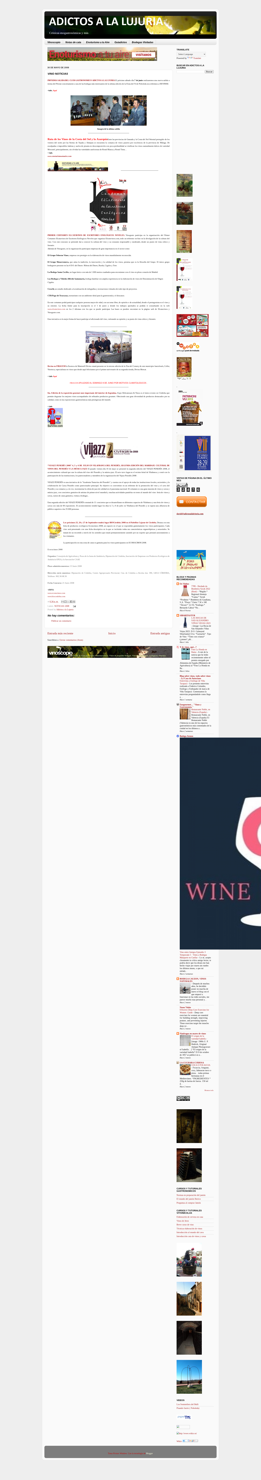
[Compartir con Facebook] (71, 601)
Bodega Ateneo (186, 736)
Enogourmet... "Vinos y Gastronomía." (190, 705)
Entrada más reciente (60, 633)
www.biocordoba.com (56, 596)
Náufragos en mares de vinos (193, 1033)
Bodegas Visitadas (142, 42)
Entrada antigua (160, 633)
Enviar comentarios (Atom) (71, 640)
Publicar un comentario (61, 621)
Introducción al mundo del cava (190, 1232)
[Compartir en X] (68, 601)
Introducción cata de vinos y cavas (191, 1236)
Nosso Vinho (185, 1007)
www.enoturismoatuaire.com (59, 156)
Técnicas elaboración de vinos (189, 1228)
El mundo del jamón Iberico (189, 1199)
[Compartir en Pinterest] (74, 601)
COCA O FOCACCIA (200, 1065)
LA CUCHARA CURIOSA (192, 1062)
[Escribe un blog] (65, 601)
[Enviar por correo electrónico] (62, 601)
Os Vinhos (184, 584)
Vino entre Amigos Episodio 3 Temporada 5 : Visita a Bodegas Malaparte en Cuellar (193, 955)
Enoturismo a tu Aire (98, 42)
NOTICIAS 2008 (61, 606)
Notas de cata (73, 42)
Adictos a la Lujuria (64, 609)
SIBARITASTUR (187, 615)
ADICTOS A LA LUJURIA (106, 22)
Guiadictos (120, 42)
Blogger (149, 1453)
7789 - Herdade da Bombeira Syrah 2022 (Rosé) (200, 589)
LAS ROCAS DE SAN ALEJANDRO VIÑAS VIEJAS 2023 (200, 620)
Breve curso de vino (185, 1224)
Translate (197, 58)
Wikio (179, 1441)
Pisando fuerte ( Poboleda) (188, 1408)
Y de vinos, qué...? (188, 647)
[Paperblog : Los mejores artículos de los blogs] (184, 1419)
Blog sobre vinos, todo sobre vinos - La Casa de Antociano (195, 677)
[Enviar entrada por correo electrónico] (74, 606)
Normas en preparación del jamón (191, 1195)
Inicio (112, 633)
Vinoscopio (53, 42)
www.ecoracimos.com (56, 593)
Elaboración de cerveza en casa (190, 1217)
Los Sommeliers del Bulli (187, 1404)
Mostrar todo (209, 1090)
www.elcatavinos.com (56, 309)
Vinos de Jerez (183, 1221)
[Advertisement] (72, 684)
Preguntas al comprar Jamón (189, 1203)
